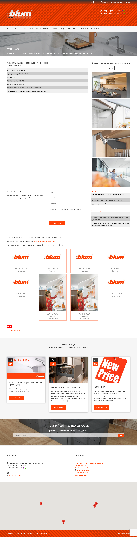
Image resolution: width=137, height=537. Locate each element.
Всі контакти (13, 473)
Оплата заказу (96, 211)
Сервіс (56, 29)
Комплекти (83, 53)
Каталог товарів (26, 29)
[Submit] (121, 435)
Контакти (95, 29)
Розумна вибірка (82, 472)
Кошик (105, 2)
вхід (110, 68)
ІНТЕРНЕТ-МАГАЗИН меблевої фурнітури (89, 463)
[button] (94, 506)
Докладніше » (16, 398)
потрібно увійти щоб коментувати (44, 241)
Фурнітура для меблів (82, 468)
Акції (63, 29)
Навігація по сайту (83, 470)
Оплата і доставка (81, 475)
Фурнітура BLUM (33, 53)
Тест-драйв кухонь (43, 29)
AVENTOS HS (73, 53)
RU (97, 2)
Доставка (94, 191)
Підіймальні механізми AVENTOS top (54, 53)
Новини (71, 29)
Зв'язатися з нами (15, 475)
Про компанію (83, 29)
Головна (12, 29)
